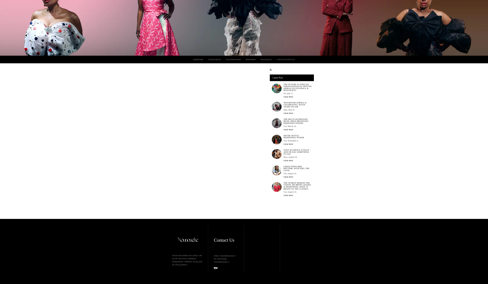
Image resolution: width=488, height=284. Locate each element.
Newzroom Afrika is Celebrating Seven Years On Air (295, 105)
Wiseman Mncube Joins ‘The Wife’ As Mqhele (196, 106)
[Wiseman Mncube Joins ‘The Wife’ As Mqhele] (195, 142)
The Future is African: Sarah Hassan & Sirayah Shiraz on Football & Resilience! (298, 87)
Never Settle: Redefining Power (294, 137)
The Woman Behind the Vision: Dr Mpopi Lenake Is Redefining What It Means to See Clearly (297, 186)
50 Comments (196, 203)
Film (197, 120)
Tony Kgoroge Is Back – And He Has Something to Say (297, 152)
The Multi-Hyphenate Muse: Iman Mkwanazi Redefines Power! (296, 121)
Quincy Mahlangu (191, 117)
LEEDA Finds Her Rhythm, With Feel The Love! (296, 168)
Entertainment (190, 120)
